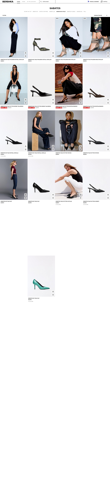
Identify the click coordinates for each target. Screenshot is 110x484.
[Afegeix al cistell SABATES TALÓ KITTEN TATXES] (80, 146)
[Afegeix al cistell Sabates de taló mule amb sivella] (53, 388)
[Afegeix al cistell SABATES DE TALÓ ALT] (25, 194)
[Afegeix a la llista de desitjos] (25, 56)
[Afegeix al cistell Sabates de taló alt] (25, 243)
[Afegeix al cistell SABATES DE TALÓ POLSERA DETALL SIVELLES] (25, 53)
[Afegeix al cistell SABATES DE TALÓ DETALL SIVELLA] (25, 146)
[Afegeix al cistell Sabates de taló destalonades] (80, 340)
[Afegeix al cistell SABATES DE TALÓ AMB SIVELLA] (108, 291)
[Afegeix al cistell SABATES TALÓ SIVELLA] (80, 291)
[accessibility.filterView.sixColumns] (106, 15)
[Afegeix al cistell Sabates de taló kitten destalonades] (80, 99)
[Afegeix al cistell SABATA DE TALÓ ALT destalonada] (108, 340)
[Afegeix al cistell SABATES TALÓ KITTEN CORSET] (108, 194)
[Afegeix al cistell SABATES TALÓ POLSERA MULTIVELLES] (80, 53)
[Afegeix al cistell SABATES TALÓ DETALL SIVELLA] (25, 340)
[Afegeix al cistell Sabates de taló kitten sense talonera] (25, 99)
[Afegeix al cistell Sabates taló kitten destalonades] (108, 99)
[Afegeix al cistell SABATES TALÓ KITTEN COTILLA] (80, 194)
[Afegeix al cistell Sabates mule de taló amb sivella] (25, 388)
